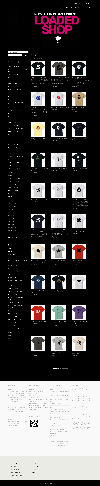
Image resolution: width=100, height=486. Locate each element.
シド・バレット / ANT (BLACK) (79, 168)
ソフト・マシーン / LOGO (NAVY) (59, 138)
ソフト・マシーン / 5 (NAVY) (38, 230)
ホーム (31, 51)
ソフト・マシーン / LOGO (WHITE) (60, 107)
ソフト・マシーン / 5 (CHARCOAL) (60, 77)
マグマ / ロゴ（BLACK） (57, 291)
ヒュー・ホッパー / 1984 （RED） (39, 321)
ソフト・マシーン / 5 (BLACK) (38, 77)
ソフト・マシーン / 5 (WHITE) (79, 199)
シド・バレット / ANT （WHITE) (59, 168)
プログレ (36, 51)
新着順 (42, 58)
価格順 (38, 58)
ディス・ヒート (35, 107)
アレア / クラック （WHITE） (58, 230)
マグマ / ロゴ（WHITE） (78, 291)
